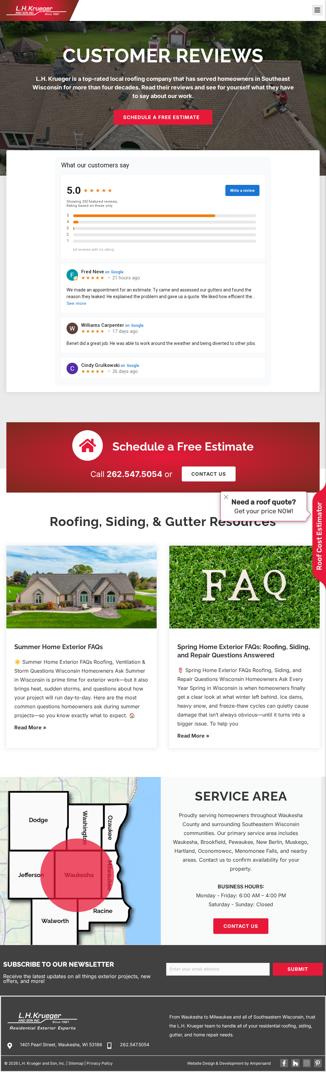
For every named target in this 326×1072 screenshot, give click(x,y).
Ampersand (260, 1063)
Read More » (30, 727)
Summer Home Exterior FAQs (58, 647)
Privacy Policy (100, 1063)
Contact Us (240, 926)
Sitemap (75, 1063)
